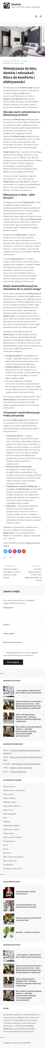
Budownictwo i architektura (13, 63)
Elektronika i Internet (11, 806)
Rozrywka (7, 853)
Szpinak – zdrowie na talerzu (21, 768)
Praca (5, 845)
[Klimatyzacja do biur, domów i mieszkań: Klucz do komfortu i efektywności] (3, 50)
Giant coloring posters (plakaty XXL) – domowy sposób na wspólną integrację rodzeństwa (28, 718)
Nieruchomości (9, 841)
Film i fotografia (9, 814)
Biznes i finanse (9, 786)
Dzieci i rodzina (9, 798)
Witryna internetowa (12, 642)
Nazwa (6, 625)
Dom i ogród (8, 794)
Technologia (8, 865)
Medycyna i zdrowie (11, 829)
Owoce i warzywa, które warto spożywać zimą (28, 919)
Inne (5, 818)
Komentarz (8, 608)
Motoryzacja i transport (12, 837)
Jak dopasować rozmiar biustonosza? (26, 764)
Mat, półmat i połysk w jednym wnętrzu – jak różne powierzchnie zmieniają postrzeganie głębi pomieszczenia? (29, 731)
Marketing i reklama (11, 826)
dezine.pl (8, 1029)
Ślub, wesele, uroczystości (13, 857)
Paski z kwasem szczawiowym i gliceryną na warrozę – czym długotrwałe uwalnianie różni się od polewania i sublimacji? (29, 704)
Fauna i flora (8, 810)
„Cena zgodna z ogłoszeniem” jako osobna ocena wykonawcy (29, 691)
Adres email (9, 633)
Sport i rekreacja (9, 861)
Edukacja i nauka (9, 802)
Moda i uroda (8, 833)
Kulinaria (6, 822)
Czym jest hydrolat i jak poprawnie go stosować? (26, 906)
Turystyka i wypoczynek (12, 868)
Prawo (5, 849)
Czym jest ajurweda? (18, 772)
